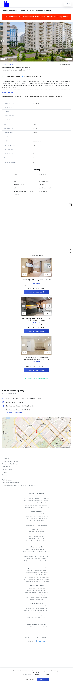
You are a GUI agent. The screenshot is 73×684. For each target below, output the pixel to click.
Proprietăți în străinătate (10, 461)
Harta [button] (69, 59)
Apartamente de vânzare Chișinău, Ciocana (37, 507)
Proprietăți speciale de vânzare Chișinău (37, 626)
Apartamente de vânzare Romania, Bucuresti (46, 96)
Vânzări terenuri (36, 529)
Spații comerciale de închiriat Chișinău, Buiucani (36, 615)
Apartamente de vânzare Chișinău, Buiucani (36, 500)
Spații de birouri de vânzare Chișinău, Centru (36, 560)
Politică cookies (7, 480)
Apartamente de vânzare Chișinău (36, 496)
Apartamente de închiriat (36, 568)
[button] (2, 41)
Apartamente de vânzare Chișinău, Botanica (36, 498)
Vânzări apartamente (36, 493)
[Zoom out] (70, 252)
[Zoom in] (70, 249)
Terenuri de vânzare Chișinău (36, 531)
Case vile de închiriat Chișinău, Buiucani (36, 597)
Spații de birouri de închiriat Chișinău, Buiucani (36, 612)
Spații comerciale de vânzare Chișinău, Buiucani (36, 551)
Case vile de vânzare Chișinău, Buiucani (36, 518)
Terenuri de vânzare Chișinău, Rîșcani (36, 540)
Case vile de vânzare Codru (36, 523)
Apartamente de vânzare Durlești (36, 503)
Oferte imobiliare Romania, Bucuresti (15, 96)
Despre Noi (6, 467)
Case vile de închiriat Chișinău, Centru (36, 590)
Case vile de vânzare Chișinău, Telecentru (36, 516)
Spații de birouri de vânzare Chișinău (36, 554)
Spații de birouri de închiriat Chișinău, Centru (36, 610)
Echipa (4, 472)
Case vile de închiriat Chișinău (36, 588)
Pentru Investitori (8, 469)
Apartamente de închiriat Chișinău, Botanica (36, 579)
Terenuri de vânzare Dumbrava (36, 543)
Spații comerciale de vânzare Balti (36, 558)
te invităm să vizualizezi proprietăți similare (52, 17)
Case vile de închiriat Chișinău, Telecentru (36, 592)
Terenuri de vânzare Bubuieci (36, 538)
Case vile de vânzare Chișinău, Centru (36, 525)
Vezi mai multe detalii (36, 292)
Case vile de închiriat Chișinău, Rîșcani (36, 595)
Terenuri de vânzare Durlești (36, 536)
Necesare (28, 674)
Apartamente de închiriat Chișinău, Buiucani (36, 577)
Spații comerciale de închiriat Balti (36, 617)
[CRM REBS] (40, 641)
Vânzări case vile (36, 511)
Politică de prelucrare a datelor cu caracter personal (19, 485)
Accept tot (43, 679)
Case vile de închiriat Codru (36, 599)
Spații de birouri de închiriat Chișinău (36, 606)
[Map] (36, 229)
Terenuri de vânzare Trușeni (36, 534)
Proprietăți (5, 458)
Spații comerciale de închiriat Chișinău (36, 608)
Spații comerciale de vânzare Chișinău (36, 549)
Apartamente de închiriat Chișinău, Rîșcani (36, 575)
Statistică (37, 674)
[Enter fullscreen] (70, 205)
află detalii (34, 670)
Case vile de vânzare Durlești (36, 520)
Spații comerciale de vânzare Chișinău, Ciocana (36, 556)
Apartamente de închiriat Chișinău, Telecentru (36, 581)
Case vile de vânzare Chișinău (36, 513)
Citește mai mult (8, 92)
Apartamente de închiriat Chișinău (36, 570)
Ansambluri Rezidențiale (10, 464)
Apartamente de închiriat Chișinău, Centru (36, 572)
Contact (4, 475)
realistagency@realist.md (14, 402)
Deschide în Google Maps (14, 412)
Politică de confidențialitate (11, 483)
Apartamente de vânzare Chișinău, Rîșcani (36, 505)
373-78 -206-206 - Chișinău (15, 398)
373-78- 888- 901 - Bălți (33, 398)
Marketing (47, 674)
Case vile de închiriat (36, 586)
